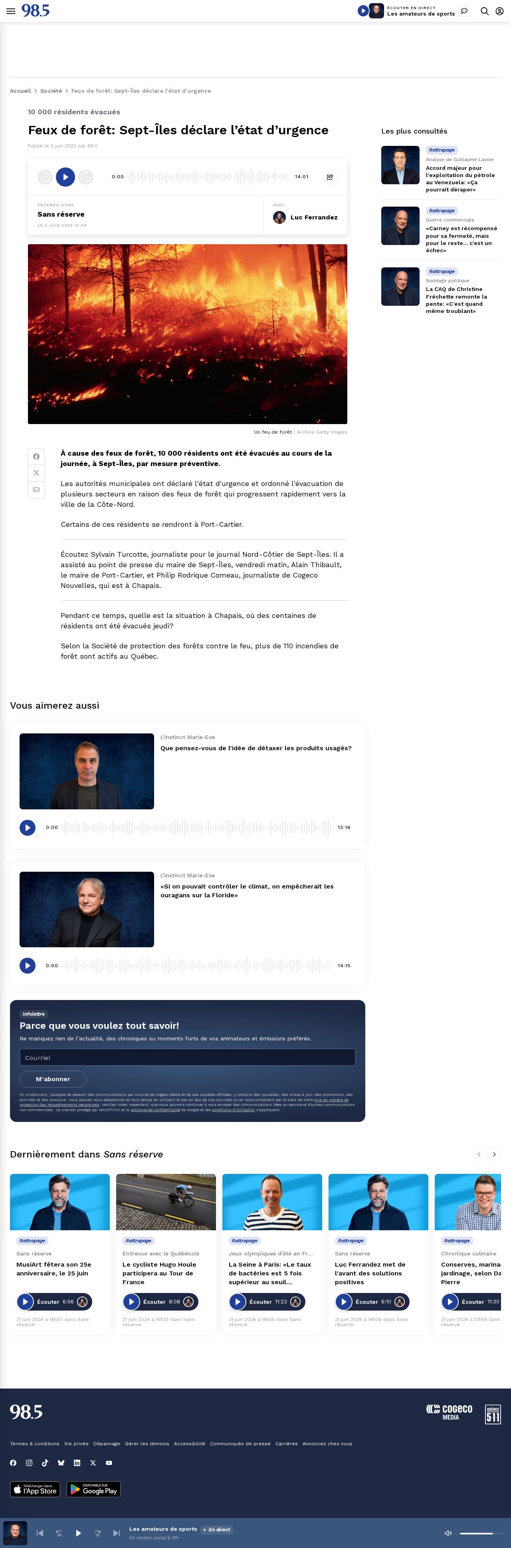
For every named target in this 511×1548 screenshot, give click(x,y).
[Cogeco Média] (449, 1417)
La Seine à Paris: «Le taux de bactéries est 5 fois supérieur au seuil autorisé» (270, 1274)
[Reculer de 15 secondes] (45, 177)
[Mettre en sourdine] (448, 1533)
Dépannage (106, 1443)
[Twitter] (36, 473)
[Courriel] (36, 490)
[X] (93, 1463)
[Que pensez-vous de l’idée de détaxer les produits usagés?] (87, 771)
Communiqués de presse (240, 1443)
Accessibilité (189, 1443)
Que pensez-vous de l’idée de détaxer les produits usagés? (256, 748)
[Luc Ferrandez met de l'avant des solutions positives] (378, 1202)
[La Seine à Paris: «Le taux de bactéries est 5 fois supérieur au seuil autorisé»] (272, 1202)
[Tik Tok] (45, 1463)
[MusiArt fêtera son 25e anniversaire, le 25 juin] (60, 1202)
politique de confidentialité (155, 1110)
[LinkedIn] (77, 1463)
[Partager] (330, 177)
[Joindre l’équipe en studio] (464, 11)
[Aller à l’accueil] (36, 14)
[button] (40, 1533)
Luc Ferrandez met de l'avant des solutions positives (370, 1273)
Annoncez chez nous (328, 1443)
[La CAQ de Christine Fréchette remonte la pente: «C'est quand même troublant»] (400, 286)
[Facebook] (36, 456)
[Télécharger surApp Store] (35, 1490)
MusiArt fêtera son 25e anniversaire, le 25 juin (53, 1269)
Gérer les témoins (147, 1443)
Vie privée (76, 1443)
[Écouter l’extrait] (65, 177)
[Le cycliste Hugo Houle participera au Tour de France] (166, 1202)
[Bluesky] (61, 1463)
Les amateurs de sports (421, 13)
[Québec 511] (493, 1422)
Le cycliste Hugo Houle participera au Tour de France (159, 1273)
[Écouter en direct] (363, 10)
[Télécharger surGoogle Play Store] (94, 1490)
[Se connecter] (500, 11)
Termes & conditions (34, 1443)
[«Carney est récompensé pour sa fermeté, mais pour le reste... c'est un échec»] (400, 226)
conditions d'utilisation (233, 1110)
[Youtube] (109, 1463)
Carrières (286, 1443)
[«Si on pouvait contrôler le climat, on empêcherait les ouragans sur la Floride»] (87, 909)
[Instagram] (29, 1463)
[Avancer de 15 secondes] (85, 177)
